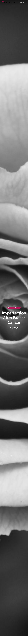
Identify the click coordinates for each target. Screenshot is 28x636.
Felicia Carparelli (14, 327)
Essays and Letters (14, 308)
